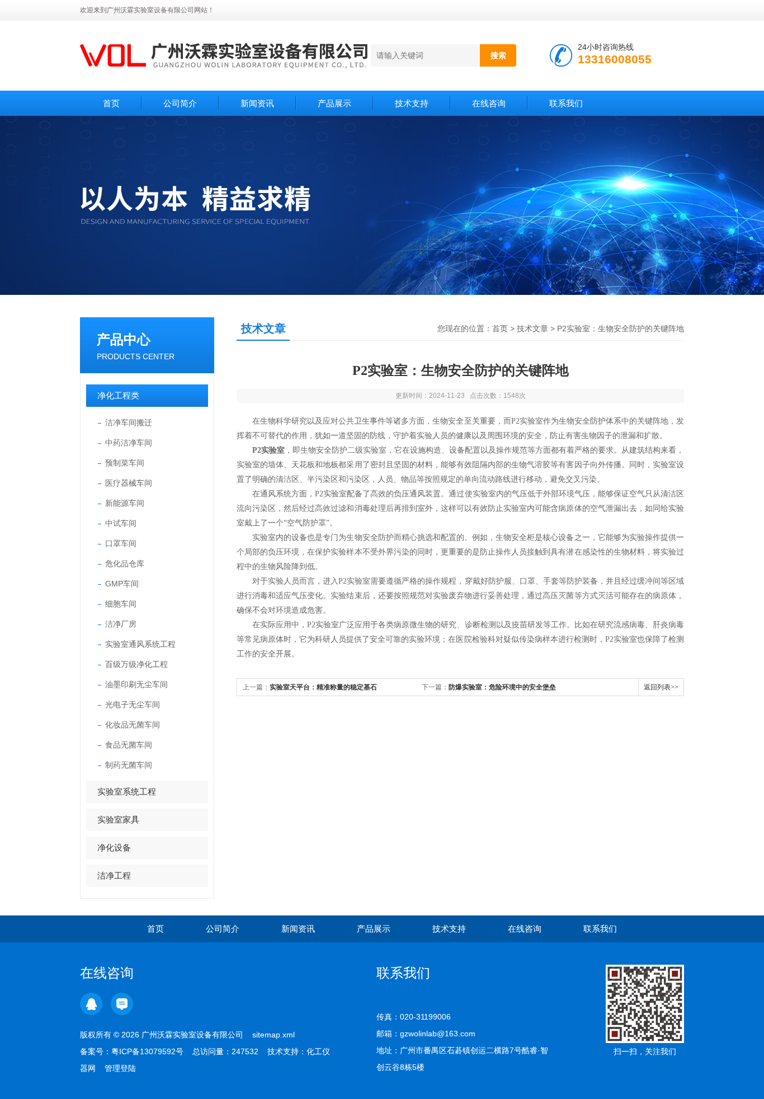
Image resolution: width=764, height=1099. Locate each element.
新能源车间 (124, 503)
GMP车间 (122, 583)
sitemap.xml (273, 1034)
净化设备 (114, 847)
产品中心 (123, 339)
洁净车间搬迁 (128, 422)
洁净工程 (114, 875)
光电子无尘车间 (132, 704)
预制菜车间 (124, 462)
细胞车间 (120, 603)
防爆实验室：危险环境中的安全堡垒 (502, 687)
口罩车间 (120, 543)
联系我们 (566, 103)
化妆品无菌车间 (132, 724)
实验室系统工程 (126, 791)
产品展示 (334, 103)
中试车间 (120, 523)
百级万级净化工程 (136, 664)
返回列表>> (661, 687)
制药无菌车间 (128, 764)
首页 (111, 103)
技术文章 (532, 328)
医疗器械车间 (128, 482)
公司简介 (180, 103)
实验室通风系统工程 (140, 644)
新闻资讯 (257, 103)
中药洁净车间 (128, 442)
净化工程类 (118, 395)
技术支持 (411, 103)
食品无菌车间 (128, 744)
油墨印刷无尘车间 (136, 684)
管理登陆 (120, 1068)
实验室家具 (118, 819)
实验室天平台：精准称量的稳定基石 (323, 687)
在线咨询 (489, 103)
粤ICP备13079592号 (147, 1051)
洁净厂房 (120, 623)
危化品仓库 (124, 563)
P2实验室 (268, 450)
